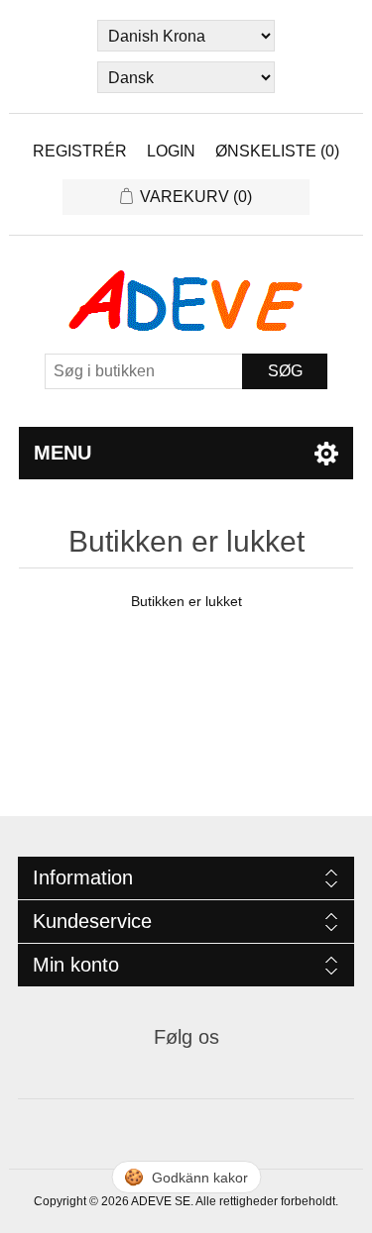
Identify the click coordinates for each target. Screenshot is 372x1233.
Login (171, 151)
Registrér (80, 151)
